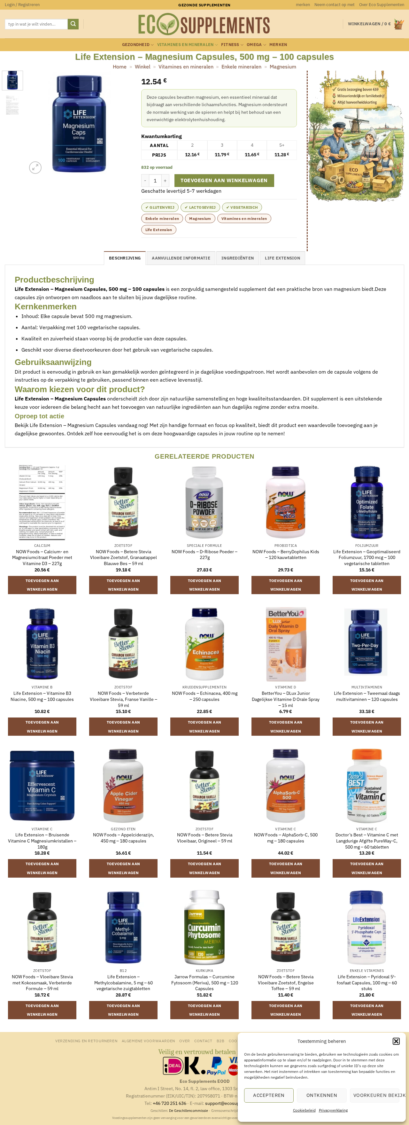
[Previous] (37, 123)
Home (120, 66)
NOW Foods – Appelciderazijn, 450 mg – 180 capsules (123, 838)
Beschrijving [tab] (125, 258)
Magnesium (283, 66)
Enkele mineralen (241, 66)
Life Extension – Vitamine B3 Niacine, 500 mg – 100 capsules (42, 696)
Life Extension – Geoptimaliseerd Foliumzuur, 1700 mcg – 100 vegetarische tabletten (366, 557)
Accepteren (269, 1095)
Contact (203, 1040)
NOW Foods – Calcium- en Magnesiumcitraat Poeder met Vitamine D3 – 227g (42, 557)
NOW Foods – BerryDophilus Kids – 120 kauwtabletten (285, 555)
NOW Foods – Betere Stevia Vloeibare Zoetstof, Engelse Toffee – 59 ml (286, 982)
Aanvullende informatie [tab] (181, 258)
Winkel (142, 66)
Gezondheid (136, 44)
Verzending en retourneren (86, 1040)
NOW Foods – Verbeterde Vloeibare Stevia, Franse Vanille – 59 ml (123, 699)
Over (184, 1040)
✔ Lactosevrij (200, 207)
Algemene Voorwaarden (148, 1040)
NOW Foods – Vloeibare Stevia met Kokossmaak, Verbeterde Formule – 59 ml (42, 982)
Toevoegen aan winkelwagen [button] (42, 585)
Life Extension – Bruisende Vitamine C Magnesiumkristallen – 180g (42, 841)
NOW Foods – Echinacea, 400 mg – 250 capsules (204, 696)
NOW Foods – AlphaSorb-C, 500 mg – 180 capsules (286, 838)
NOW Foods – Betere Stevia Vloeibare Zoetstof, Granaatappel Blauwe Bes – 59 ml (123, 557)
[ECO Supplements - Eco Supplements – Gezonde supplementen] (204, 24)
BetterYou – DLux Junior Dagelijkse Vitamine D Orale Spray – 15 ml (286, 699)
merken (303, 4)
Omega (254, 44)
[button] (396, 1041)
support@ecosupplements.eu (235, 1103)
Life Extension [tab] (282, 258)
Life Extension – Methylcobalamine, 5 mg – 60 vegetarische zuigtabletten (123, 982)
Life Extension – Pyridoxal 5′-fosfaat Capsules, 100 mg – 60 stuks (367, 982)
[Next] (121, 123)
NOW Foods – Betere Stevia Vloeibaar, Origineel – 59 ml (204, 838)
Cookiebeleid (304, 1110)
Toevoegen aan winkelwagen (224, 180)
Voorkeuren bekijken (376, 1095)
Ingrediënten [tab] (237, 258)
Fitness (230, 44)
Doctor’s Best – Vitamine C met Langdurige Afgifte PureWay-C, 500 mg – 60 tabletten (367, 841)
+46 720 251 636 (169, 1103)
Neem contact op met (334, 4)
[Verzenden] (73, 24)
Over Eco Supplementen (381, 4)
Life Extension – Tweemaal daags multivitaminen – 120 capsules (367, 696)
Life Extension (158, 229)
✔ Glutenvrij (159, 207)
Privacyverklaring (333, 1110)
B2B (221, 1040)
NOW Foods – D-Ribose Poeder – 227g (204, 555)
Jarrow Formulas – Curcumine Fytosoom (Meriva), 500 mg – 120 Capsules (204, 982)
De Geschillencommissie (188, 1110)
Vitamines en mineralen (185, 44)
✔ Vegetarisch (242, 207)
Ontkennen (321, 1095)
